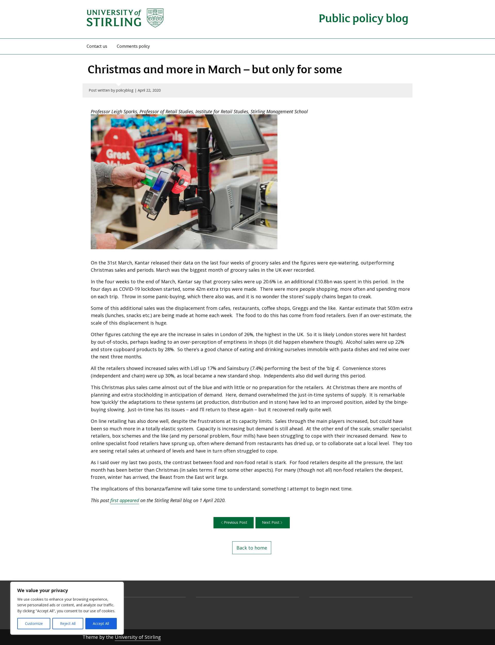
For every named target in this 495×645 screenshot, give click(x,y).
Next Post (270, 522)
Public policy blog (363, 17)
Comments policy (133, 46)
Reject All (68, 623)
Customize (34, 623)
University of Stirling (138, 637)
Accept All (101, 623)
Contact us (97, 46)
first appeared (124, 500)
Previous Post (235, 522)
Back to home (251, 548)
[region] (67, 608)
